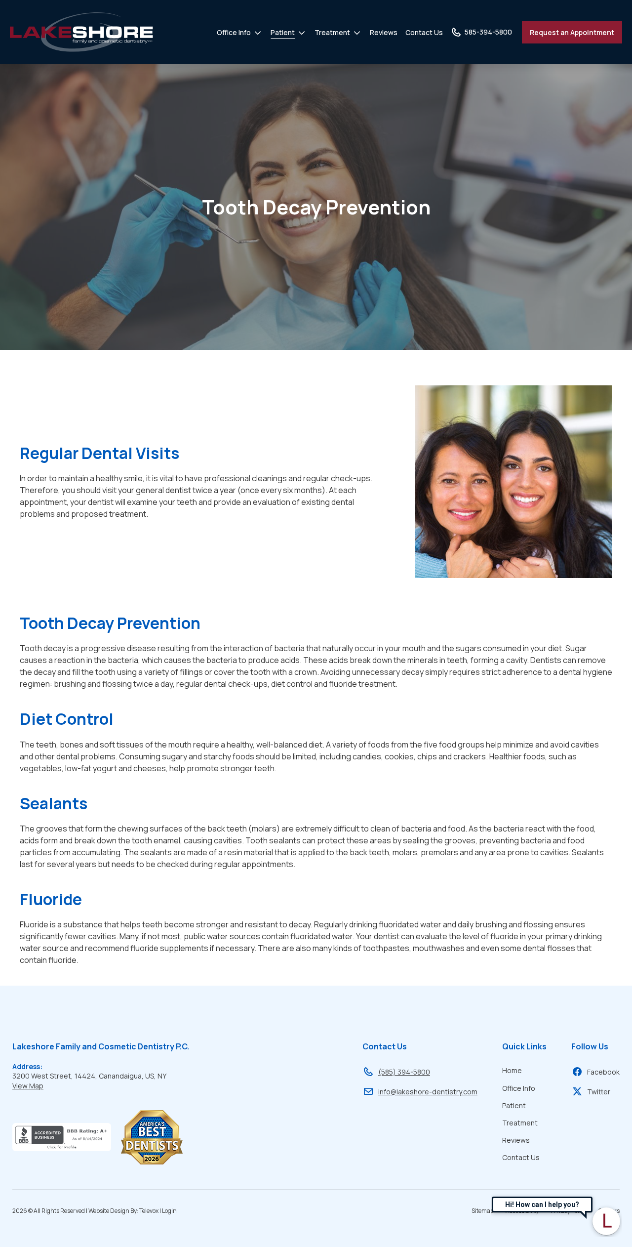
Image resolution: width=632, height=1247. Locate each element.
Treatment (332, 32)
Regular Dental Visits (99, 453)
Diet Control (67, 718)
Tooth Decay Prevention (316, 207)
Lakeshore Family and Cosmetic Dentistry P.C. (100, 1046)
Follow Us (589, 1046)
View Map (27, 1085)
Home (512, 1070)
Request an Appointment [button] (572, 32)
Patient (283, 32)
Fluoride (51, 899)
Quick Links (524, 1046)
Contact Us (424, 32)
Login (169, 1210)
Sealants (53, 803)
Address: (27, 1066)
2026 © (94, 1210)
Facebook (603, 1072)
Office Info (234, 32)
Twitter (598, 1091)
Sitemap (483, 1210)
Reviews (383, 32)
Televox (148, 1210)
